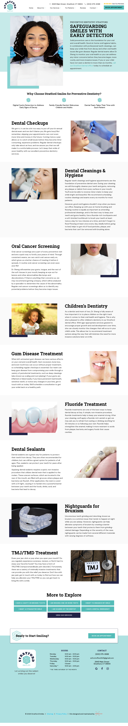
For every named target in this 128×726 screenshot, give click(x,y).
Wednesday (54, 659)
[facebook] (102, 669)
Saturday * (54, 666)
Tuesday (53, 656)
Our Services (54, 8)
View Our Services (64, 615)
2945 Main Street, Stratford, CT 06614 (67, 4)
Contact (93, 8)
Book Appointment (113, 7)
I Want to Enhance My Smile (97, 603)
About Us (40, 8)
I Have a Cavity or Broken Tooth (30, 603)
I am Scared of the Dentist (64, 609)
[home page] (10, 6)
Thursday (53, 661)
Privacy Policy (61, 714)
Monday (53, 654)
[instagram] (108, 669)
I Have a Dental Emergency (98, 609)
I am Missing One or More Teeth (64, 603)
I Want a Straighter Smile (30, 609)
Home (31, 8)
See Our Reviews (118, 3)
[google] (96, 669)
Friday (52, 664)
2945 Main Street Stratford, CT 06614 (102, 663)
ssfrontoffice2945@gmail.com (102, 658)
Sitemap (50, 714)
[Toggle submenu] (45, 8)
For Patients (69, 8)
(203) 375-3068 (93, 4)
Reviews (83, 8)
